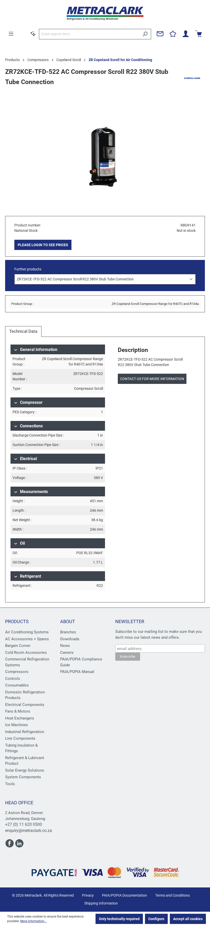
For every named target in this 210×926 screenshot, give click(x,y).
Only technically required (119, 919)
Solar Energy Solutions (24, 770)
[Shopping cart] (198, 34)
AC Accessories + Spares (27, 639)
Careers (67, 652)
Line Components (20, 738)
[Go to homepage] (105, 13)
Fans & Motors (17, 711)
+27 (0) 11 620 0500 (23, 824)
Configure (156, 919)
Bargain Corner (17, 645)
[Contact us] (160, 34)
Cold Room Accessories (26, 652)
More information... (33, 921)
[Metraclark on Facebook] (10, 845)
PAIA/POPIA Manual (77, 671)
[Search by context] (33, 34)
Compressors (16, 671)
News (65, 645)
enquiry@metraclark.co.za (28, 830)
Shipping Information (101, 903)
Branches (68, 632)
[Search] (145, 34)
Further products (27, 269)
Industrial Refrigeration (24, 731)
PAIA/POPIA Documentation (124, 895)
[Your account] (185, 34)
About (67, 621)
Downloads (69, 639)
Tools (10, 784)
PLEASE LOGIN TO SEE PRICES (43, 245)
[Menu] (11, 34)
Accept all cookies (188, 919)
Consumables (17, 685)
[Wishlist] (172, 34)
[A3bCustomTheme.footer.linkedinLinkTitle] (19, 845)
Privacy (88, 895)
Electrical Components (24, 704)
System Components (23, 777)
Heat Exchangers (19, 718)
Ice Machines (16, 725)
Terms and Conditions (172, 895)
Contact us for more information (152, 379)
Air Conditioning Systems (27, 632)
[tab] (23, 331)
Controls (12, 678)
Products (17, 621)
